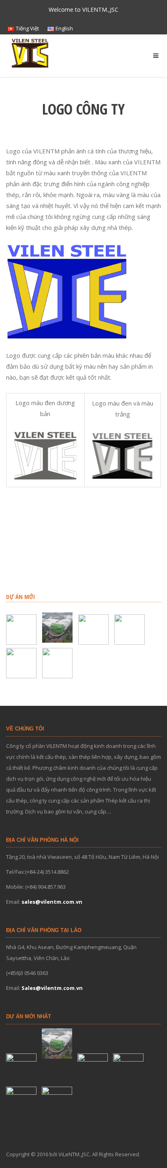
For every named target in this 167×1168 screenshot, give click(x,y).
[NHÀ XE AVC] (22, 663)
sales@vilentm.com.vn (51, 901)
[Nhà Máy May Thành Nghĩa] (58, 663)
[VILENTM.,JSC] (30, 53)
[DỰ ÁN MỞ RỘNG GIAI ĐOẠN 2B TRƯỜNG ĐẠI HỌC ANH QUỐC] (58, 627)
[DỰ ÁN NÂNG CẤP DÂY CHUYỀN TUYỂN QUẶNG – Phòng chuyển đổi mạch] (130, 629)
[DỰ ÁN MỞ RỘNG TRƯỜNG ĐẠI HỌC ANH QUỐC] (94, 629)
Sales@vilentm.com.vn (52, 988)
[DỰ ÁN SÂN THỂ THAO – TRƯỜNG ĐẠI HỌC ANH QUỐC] (22, 629)
